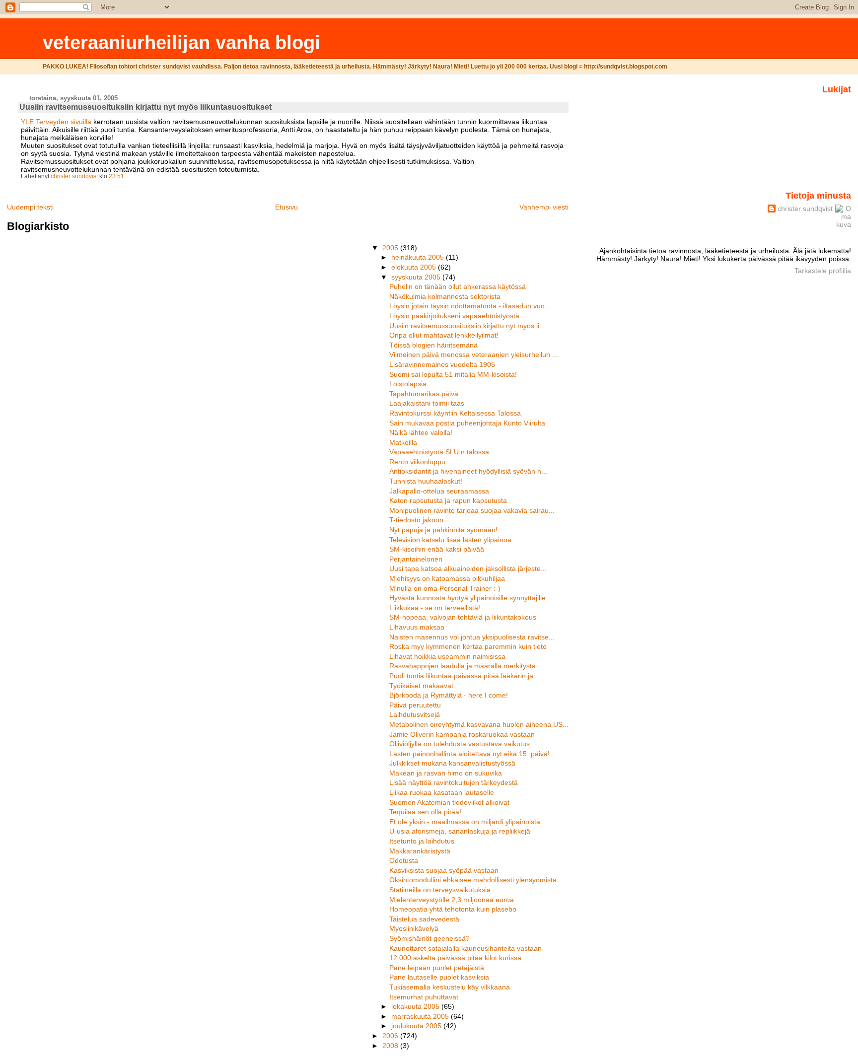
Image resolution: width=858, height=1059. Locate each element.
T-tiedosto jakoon (416, 520)
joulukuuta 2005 (417, 1026)
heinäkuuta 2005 (418, 257)
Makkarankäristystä (419, 851)
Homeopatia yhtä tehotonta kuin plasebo (452, 909)
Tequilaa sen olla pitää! (425, 812)
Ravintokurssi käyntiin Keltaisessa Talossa (455, 413)
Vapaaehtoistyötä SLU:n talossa (439, 452)
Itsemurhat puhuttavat (423, 997)
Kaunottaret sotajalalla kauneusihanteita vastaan (465, 948)
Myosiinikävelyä (413, 928)
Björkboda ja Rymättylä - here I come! (448, 695)
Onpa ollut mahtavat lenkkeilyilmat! (444, 335)
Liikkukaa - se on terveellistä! (434, 608)
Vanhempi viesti (544, 207)
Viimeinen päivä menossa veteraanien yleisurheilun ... (473, 354)
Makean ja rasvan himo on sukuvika (445, 773)
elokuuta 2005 (414, 267)
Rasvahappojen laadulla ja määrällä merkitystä (462, 666)
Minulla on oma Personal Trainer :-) (444, 588)
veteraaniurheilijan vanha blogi (181, 42)
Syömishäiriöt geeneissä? (429, 938)
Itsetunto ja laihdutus (421, 841)
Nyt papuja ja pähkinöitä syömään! (443, 530)
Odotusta (403, 860)
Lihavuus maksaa (416, 627)
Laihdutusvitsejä (414, 714)
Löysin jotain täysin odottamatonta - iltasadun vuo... (470, 306)
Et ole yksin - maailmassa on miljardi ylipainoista (464, 822)
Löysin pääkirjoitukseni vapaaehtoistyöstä (454, 316)
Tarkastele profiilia (822, 271)
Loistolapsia (408, 384)
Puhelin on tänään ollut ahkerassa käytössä (457, 286)
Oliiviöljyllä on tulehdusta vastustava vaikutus (459, 744)
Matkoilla (403, 442)
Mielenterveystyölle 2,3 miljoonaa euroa (451, 900)
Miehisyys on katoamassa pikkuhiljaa (447, 578)
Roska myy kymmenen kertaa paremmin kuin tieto (468, 646)
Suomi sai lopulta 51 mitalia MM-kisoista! (453, 374)
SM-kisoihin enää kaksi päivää (436, 549)
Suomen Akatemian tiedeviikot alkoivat (449, 802)
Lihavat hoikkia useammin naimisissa (447, 656)
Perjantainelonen (415, 559)
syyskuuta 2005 (416, 277)
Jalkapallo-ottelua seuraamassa (439, 491)
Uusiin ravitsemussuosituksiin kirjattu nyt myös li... (467, 326)
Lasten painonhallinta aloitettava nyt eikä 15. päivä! (469, 754)
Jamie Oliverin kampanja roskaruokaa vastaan (462, 734)
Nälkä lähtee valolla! (420, 432)
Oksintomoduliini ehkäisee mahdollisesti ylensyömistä (473, 880)
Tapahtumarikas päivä (423, 394)
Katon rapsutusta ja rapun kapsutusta (448, 500)
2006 (391, 1036)
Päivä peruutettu (415, 705)
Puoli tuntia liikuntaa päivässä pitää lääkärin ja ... (465, 676)
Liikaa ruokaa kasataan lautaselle (441, 792)
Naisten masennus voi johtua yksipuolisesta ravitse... (472, 637)
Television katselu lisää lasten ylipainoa (450, 540)
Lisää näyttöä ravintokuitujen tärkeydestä (453, 782)
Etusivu (286, 207)
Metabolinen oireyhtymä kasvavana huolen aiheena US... (479, 724)
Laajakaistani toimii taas (426, 403)
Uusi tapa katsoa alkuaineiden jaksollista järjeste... (468, 568)
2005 (391, 248)
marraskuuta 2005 (421, 1016)
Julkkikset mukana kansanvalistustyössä (452, 763)
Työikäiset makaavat (421, 686)
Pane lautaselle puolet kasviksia (439, 977)
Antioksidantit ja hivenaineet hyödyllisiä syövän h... (468, 471)
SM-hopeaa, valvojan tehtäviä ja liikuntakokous (462, 617)
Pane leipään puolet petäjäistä (436, 968)
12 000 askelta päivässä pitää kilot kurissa (455, 958)
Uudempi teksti (30, 207)
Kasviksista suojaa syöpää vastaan (444, 870)
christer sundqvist (805, 208)
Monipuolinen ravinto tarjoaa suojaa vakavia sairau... (472, 510)
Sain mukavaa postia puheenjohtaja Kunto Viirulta (467, 423)
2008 (391, 1046)
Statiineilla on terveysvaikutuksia (440, 890)
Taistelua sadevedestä (424, 919)
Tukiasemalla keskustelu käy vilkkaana (449, 987)
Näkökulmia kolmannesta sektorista (444, 296)
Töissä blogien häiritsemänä (433, 345)
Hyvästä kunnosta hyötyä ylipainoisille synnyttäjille (467, 598)
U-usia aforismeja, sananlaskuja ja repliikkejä (459, 831)
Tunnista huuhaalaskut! (425, 481)
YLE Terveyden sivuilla (57, 122)
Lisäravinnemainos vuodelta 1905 (442, 364)
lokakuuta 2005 (416, 1006)
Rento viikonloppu (417, 462)
